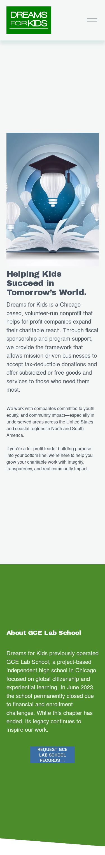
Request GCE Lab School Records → (52, 754)
